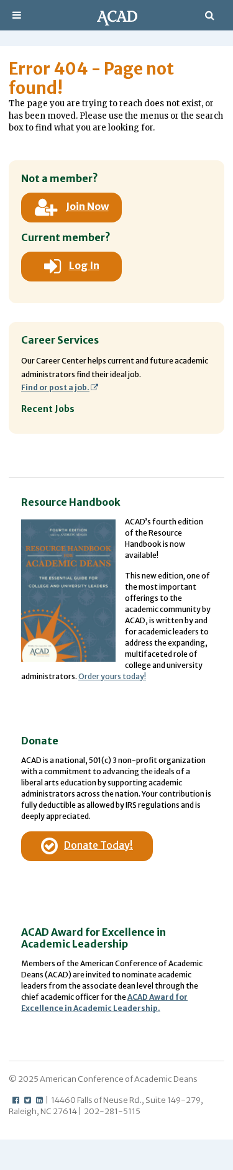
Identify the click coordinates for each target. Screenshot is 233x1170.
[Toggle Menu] (17, 15)
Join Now (87, 206)
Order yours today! (112, 676)
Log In (84, 265)
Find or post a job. (55, 387)
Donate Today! (98, 845)
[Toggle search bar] (210, 15)
